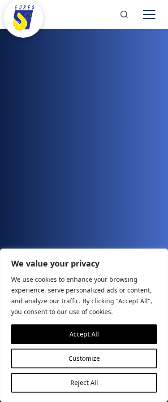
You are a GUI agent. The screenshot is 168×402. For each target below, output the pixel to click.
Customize (84, 358)
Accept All (84, 334)
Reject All (84, 382)
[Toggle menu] (149, 14)
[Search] (124, 14)
